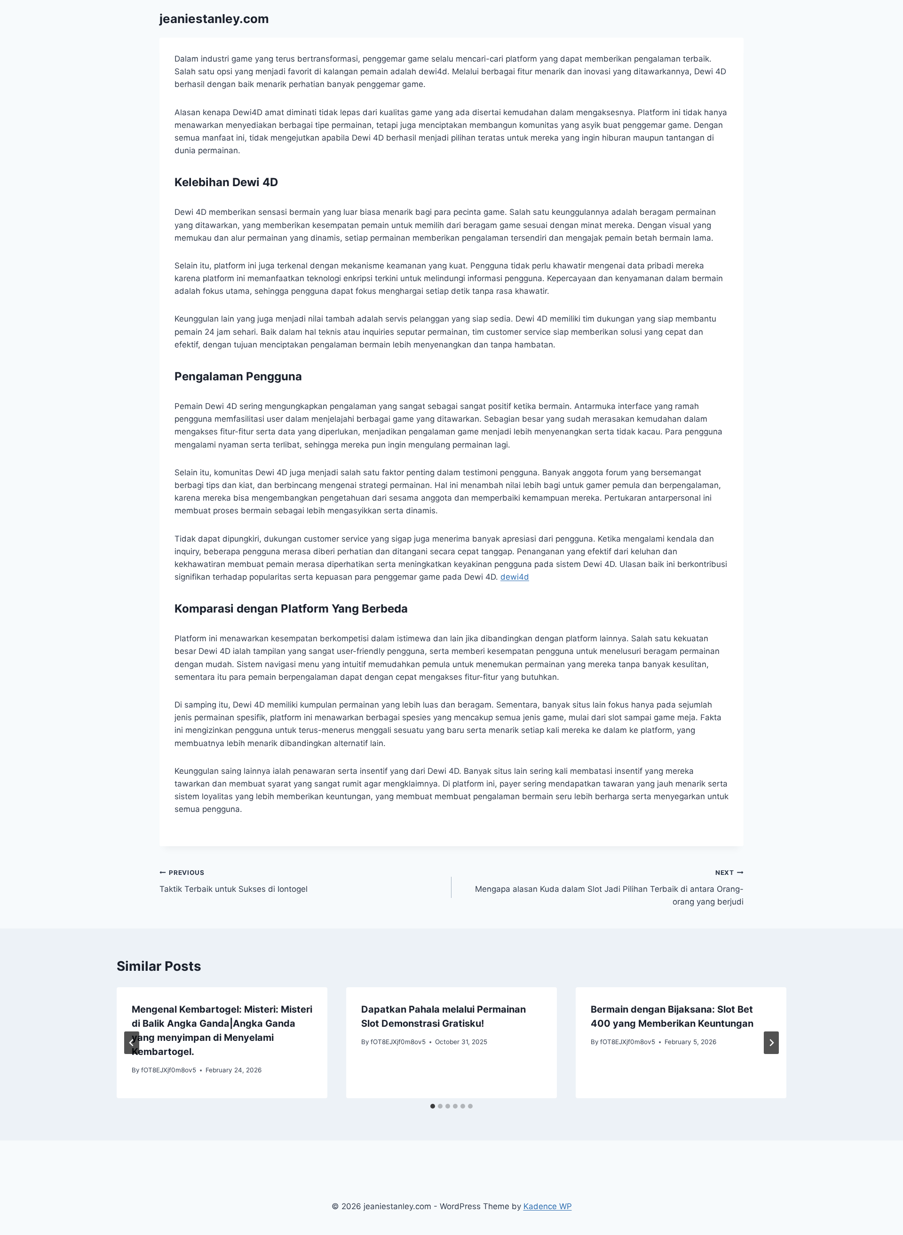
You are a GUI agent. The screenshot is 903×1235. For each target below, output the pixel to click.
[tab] (432, 1106)
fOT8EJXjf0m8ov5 (168, 1070)
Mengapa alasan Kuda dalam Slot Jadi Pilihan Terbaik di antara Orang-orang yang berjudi (609, 887)
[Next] (771, 1042)
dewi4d (514, 577)
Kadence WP (547, 1206)
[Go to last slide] (131, 1042)
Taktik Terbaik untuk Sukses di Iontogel (233, 881)
